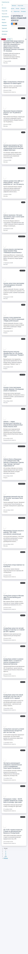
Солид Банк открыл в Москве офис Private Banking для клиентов (13, 596)
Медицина (4, 23)
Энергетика (4, 29)
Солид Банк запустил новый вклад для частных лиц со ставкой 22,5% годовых (13, 695)
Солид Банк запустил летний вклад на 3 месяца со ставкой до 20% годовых (13, 629)
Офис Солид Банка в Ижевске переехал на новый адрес (13, 82)
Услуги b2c (4, 12)
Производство (5, 15)
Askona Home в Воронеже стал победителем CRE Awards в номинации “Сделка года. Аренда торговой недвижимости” (13, 462)
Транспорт (4, 26)
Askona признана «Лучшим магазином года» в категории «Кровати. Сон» (13, 216)
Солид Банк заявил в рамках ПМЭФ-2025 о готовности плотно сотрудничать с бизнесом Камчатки (13, 661)
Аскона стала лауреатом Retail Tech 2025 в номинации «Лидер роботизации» (13, 318)
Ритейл (3, 18)
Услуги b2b (4, 10)
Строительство (5, 2)
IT (2, 4)
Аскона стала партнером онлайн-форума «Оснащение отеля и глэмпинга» (13, 388)
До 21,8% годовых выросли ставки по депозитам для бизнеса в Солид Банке (12, 830)
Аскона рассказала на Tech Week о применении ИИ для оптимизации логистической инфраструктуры (13, 147)
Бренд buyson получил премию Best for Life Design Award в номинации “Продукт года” (13, 353)
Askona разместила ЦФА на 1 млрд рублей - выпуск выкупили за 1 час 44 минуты (13, 181)
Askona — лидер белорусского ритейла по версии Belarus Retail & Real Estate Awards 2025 (13, 423)
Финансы (4, 7)
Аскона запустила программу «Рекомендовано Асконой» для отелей (13, 284)
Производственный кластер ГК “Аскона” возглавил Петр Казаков (13, 497)
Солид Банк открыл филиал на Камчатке (13, 565)
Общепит (4, 21)
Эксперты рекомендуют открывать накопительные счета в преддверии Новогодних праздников (12, 765)
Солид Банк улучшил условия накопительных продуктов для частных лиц (13, 730)
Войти (9, 36)
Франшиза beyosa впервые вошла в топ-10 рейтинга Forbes (12, 112)
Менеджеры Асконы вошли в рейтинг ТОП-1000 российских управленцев (13, 531)
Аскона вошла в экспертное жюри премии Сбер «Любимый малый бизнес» (13, 250)
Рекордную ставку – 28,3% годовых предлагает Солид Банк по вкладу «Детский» (13, 799)
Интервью (4, 32)
